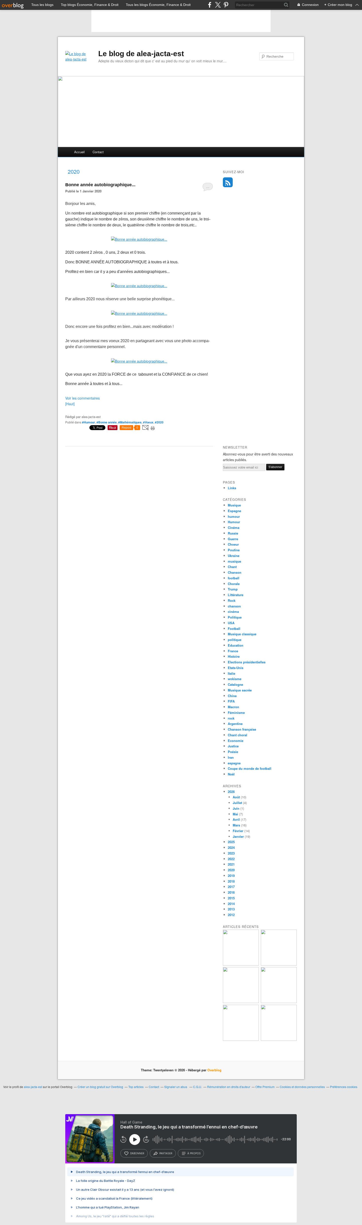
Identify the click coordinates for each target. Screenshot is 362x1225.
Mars (236, 825)
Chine (232, 695)
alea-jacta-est (33, 1087)
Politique (235, 617)
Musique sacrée (240, 690)
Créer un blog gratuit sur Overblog (100, 1087)
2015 (231, 898)
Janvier (238, 836)
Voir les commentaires (82, 398)
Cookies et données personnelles (302, 1087)
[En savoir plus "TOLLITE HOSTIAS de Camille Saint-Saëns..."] (279, 1039)
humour (234, 516)
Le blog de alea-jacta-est (141, 54)
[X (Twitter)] (218, 5)
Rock (231, 600)
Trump (233, 589)
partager (165, 1153)
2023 (231, 853)
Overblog (214, 1070)
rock (231, 718)
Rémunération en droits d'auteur (228, 1087)
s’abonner (137, 1153)
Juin (236, 808)
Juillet (237, 802)
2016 (231, 892)
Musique (234, 505)
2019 (231, 875)
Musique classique (242, 634)
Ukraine (233, 555)
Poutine (234, 550)
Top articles (136, 1087)
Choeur (233, 544)
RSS (228, 182)
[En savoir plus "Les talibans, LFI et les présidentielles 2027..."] (241, 1039)
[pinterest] (226, 5)
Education (235, 645)
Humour (234, 522)
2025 (231, 841)
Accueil (79, 152)
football (233, 578)
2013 (231, 909)
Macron (233, 707)
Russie (233, 533)
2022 (231, 858)
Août (236, 797)
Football (234, 628)
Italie (231, 673)
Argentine (235, 723)
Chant (232, 566)
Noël (231, 774)
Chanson (234, 572)
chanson (234, 606)
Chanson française (242, 729)
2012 (231, 914)
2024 (231, 847)
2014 (231, 903)
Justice (233, 746)
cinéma (233, 611)
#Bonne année (107, 422)
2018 (231, 881)
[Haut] (70, 403)
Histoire (234, 656)
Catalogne (235, 684)
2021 (231, 864)
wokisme (234, 678)
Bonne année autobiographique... (100, 184)
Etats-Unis (235, 667)
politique (234, 639)
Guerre (233, 539)
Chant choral (237, 735)
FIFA (231, 701)
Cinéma (233, 527)
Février (238, 830)
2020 (231, 870)
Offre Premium (265, 1087)
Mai (235, 814)
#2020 (159, 422)
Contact (98, 152)
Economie (235, 740)
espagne (234, 763)
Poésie (233, 751)
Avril (236, 819)
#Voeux (148, 422)
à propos (193, 1153)
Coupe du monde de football (249, 768)
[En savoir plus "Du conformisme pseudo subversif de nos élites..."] (241, 1001)
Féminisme (236, 712)
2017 (231, 886)
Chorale (234, 583)
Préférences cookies (343, 1087)
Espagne (234, 510)
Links (232, 488)
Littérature (235, 594)
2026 (231, 791)
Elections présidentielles (246, 662)
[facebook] (210, 5)
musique (234, 561)
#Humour (88, 422)
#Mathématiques (130, 422)
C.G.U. (197, 1087)
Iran (231, 757)
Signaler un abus (176, 1087)
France (233, 651)
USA (231, 623)
